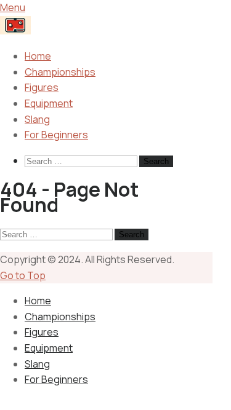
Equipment (49, 103)
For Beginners (56, 134)
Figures (42, 87)
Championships (60, 72)
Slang (37, 119)
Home (38, 56)
